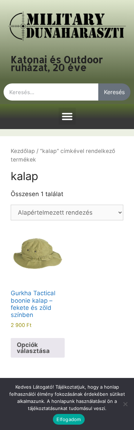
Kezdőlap (23, 151)
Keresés (114, 92)
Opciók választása (33, 347)
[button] (67, 116)
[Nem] (125, 404)
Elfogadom (68, 419)
